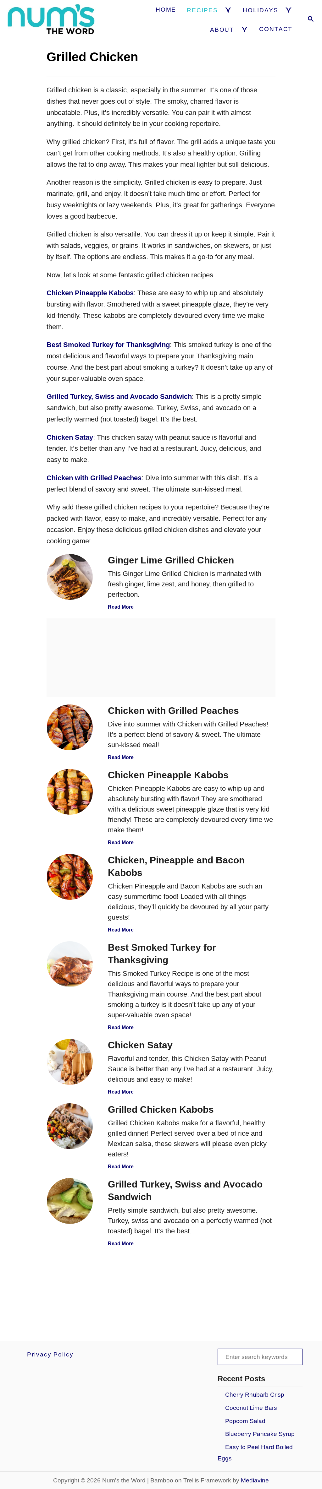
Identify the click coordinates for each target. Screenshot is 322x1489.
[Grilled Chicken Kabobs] (70, 1126)
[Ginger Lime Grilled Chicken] (70, 577)
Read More (121, 607)
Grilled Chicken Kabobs (161, 1109)
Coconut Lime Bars (251, 1408)
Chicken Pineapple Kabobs (168, 775)
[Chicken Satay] (70, 1062)
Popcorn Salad (245, 1421)
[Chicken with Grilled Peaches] (70, 727)
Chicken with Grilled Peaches (173, 710)
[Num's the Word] (52, 19)
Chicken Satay (140, 1045)
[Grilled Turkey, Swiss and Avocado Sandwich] (70, 1201)
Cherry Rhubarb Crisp (254, 1394)
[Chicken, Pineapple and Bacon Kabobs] (70, 877)
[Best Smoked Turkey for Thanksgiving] (70, 964)
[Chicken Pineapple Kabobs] (70, 792)
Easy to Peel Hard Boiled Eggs (255, 1453)
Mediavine (255, 1480)
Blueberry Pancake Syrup (260, 1434)
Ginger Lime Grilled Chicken (171, 560)
